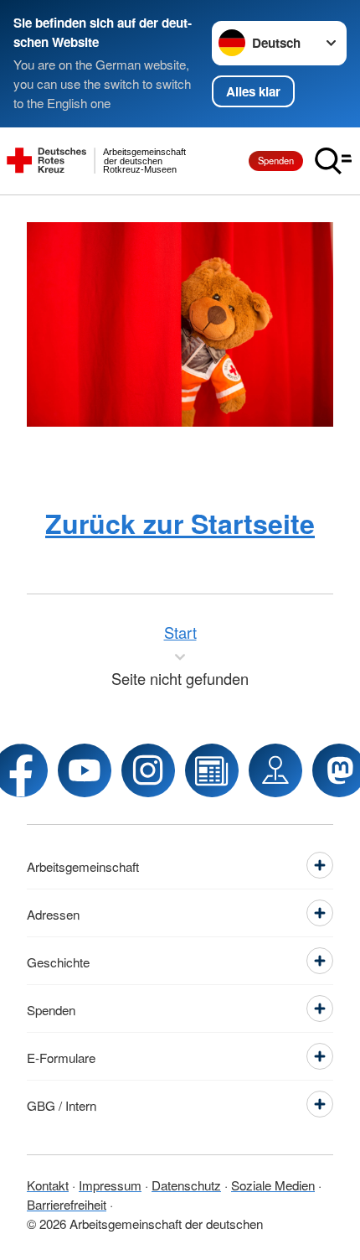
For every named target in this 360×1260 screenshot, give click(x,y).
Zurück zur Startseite (180, 523)
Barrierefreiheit (66, 1204)
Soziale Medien (273, 1184)
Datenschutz (186, 1184)
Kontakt (48, 1184)
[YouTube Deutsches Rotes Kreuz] (84, 770)
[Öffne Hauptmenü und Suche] (333, 161)
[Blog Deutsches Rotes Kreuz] (212, 770)
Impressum (110, 1184)
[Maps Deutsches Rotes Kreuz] (275, 770)
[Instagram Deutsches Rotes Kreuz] (148, 770)
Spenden (276, 160)
